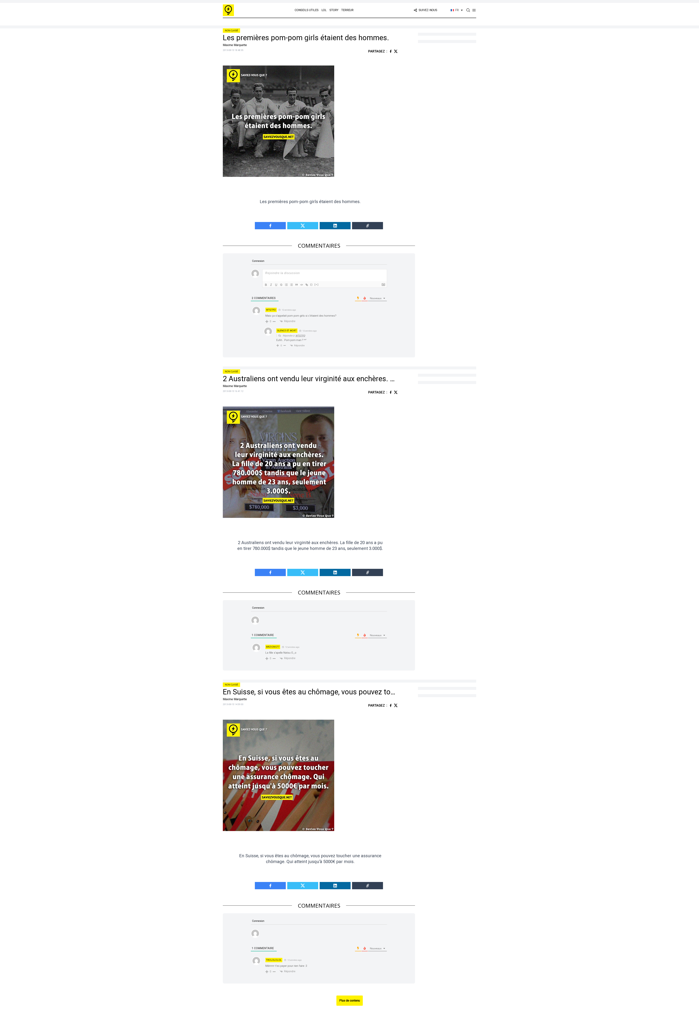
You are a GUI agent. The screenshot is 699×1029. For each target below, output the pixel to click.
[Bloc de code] (301, 285)
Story (333, 10)
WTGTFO (300, 335)
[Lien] (306, 285)
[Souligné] (276, 285)
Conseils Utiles (307, 10)
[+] (317, 284)
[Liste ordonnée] (286, 285)
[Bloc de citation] (296, 285)
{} (311, 284)
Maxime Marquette (235, 45)
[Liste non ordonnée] (291, 285)
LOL (324, 10)
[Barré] (281, 285)
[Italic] (271, 285)
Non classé (231, 30)
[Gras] (265, 285)
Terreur (347, 10)
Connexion (258, 260)
